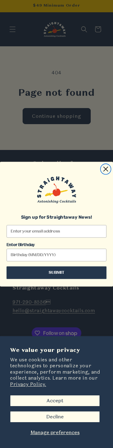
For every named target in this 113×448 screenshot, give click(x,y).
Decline (55, 417)
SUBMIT (56, 272)
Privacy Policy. (28, 384)
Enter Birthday (21, 245)
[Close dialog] (105, 169)
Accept (54, 401)
